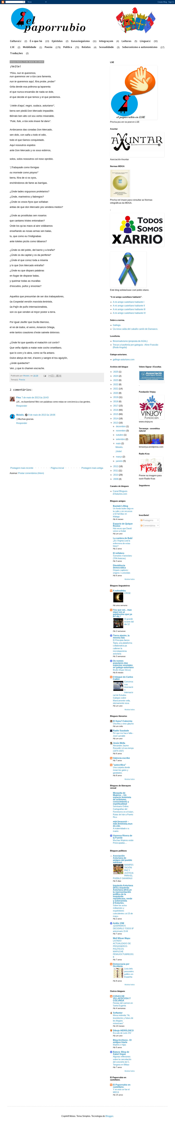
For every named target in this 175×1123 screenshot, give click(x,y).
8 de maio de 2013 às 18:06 (41, 415)
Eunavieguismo (80, 41)
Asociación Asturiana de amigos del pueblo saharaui (122, 859)
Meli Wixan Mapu (121, 938)
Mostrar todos (130, 579)
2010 (116, 475)
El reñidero (118, 553)
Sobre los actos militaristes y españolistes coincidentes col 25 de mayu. (123, 910)
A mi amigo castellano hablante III (129, 309)
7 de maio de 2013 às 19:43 (35, 397)
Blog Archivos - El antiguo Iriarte (122, 1041)
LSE (12, 47)
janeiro (119, 461)
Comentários (148, 525)
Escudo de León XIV (122, 1033)
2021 (116, 389)
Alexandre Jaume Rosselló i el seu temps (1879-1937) (123, 748)
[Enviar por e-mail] (49, 375)
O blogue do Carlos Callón (123, 678)
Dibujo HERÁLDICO (123, 1030)
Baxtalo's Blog (120, 506)
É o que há (36, 41)
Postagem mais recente (21, 468)
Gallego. (117, 325)
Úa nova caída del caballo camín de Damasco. (135, 329)
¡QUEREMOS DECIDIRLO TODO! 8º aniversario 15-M (123, 928)
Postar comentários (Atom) (31, 473)
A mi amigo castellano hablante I (128, 302)
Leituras (126, 41)
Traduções (16, 53)
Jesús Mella (119, 743)
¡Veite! (119, 451)
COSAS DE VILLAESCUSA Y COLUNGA (122, 998)
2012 (116, 466)
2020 (116, 393)
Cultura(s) (15, 41)
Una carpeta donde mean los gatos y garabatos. (121, 770)
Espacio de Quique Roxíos (123, 525)
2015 (116, 414)
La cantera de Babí (122, 538)
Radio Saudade (121, 730)
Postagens (147, 520)
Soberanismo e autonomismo (139, 47)
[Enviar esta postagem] (45, 376)
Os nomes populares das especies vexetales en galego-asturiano (123, 664)
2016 (116, 410)
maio (118, 443)
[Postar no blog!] (52, 375)
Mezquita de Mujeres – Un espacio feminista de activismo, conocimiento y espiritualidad (122, 798)
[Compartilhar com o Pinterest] (60, 375)
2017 (116, 406)
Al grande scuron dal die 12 (129, 621)
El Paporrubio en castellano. (121, 1086)
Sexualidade (106, 47)
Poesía (48, 47)
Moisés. (20, 415)
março (119, 457)
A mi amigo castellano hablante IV (129, 313)
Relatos (86, 47)
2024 (116, 376)
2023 (116, 380)
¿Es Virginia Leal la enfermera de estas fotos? (121, 543)
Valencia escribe (121, 758)
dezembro (121, 426)
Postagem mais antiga (92, 468)
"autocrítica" (119, 765)
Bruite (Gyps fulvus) (122, 670)
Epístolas (57, 41)
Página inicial (57, 468)
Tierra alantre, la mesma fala (121, 636)
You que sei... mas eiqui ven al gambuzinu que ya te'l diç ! (122, 613)
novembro (121, 430)
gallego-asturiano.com (123, 359)
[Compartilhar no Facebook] (57, 375)
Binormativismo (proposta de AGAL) (130, 341)
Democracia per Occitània (121, 965)
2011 (116, 470)
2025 (116, 372)
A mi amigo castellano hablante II (129, 306)
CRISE (127, 593)
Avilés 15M (118, 923)
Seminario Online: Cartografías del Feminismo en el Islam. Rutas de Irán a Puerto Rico (123, 811)
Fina (18, 397)
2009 (116, 479)
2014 (116, 418)
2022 (116, 384)
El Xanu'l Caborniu (122, 721)
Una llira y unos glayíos (123, 723)
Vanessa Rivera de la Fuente (122, 836)
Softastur (117, 1013)
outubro (120, 435)
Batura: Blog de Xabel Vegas (121, 1053)
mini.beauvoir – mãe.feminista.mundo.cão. (122, 823)
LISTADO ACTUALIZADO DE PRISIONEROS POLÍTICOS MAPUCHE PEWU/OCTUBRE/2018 (123, 949)
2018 (116, 401)
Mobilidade (29, 47)
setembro (121, 439)
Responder (21, 406)
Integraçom (106, 41)
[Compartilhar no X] (55, 375)
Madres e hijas (119, 1045)
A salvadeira (119, 591)
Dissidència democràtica (119, 566)
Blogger (109, 1116)
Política (67, 47)
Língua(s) (145, 41)
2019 (116, 397)
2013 (116, 423)
